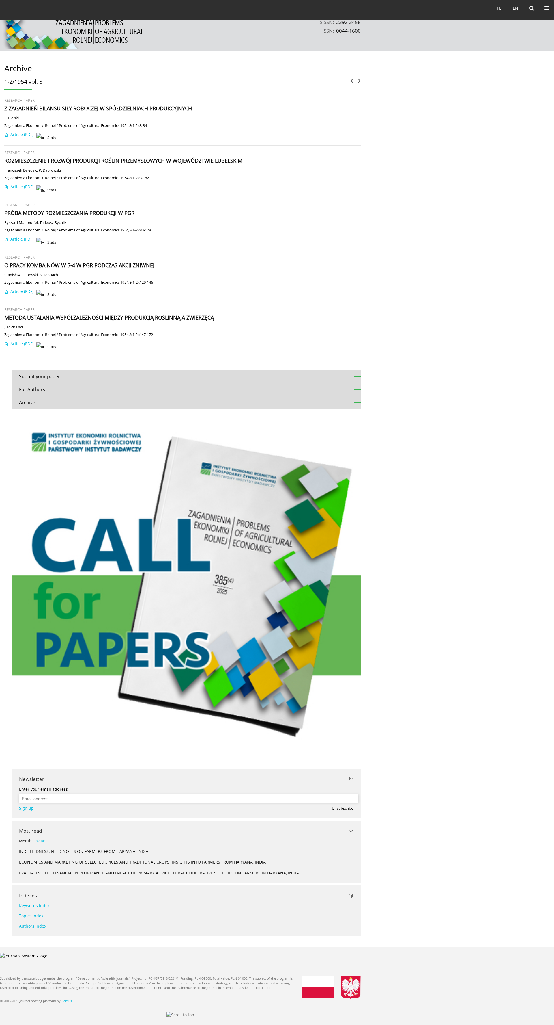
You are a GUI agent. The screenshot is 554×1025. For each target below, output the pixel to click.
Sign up (26, 808)
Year (40, 841)
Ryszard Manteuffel (21, 222)
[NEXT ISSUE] (359, 83)
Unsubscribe (342, 808)
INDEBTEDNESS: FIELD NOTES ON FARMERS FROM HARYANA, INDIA (83, 851)
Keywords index (34, 905)
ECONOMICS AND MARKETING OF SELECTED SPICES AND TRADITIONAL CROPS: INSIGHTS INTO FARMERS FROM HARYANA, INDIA (142, 862)
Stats (51, 137)
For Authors (32, 389)
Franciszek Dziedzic (20, 170)
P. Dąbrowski (50, 170)
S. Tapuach (49, 274)
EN (515, 8)
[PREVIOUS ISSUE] (352, 83)
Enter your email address (43, 789)
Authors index (32, 926)
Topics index (31, 915)
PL (499, 8)
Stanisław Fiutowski (21, 274)
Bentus (66, 1001)
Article (21, 134)
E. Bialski (11, 118)
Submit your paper (39, 376)
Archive (27, 402)
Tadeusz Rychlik (53, 222)
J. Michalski (13, 327)
